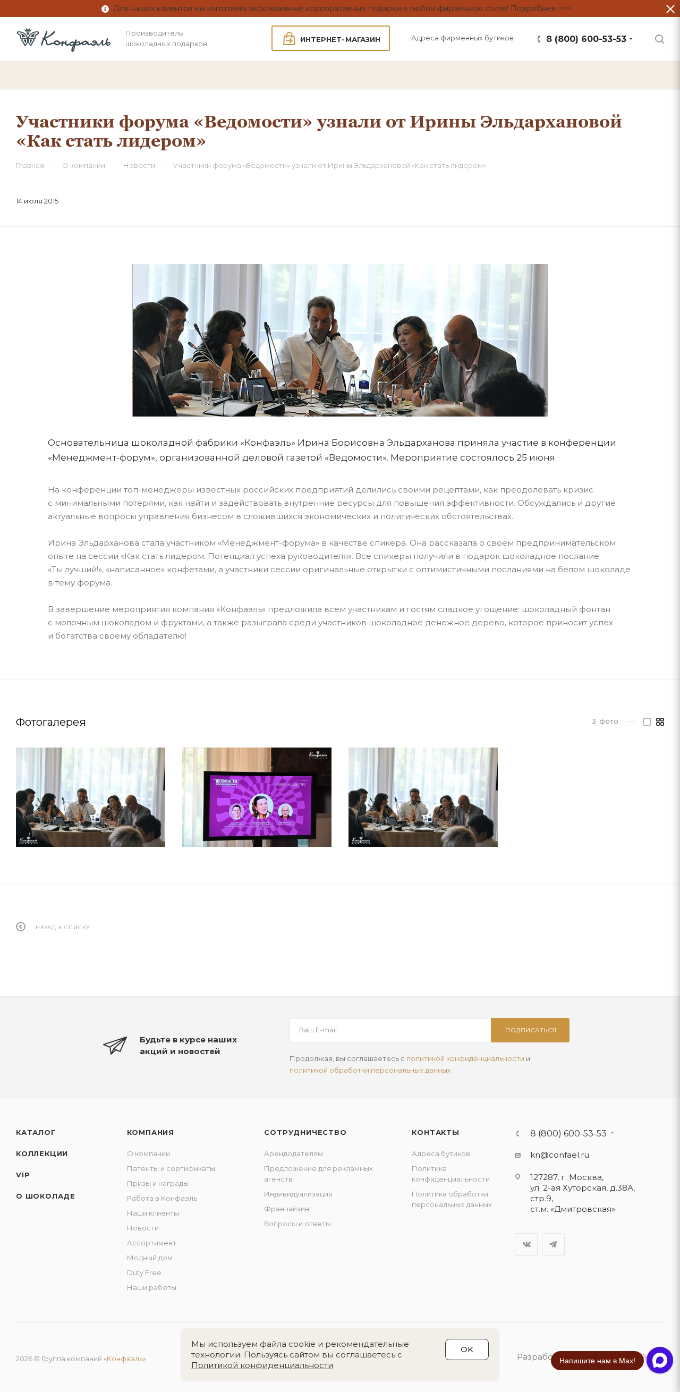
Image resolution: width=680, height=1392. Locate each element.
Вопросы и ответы (297, 1223)
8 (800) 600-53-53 (586, 39)
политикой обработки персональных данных (370, 1070)
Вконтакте (526, 1244)
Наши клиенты (153, 1213)
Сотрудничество (305, 1132)
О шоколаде (45, 1196)
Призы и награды (158, 1183)
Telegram (553, 1244)
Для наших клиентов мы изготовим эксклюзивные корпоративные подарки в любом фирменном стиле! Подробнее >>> (340, 8)
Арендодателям (293, 1153)
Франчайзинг (288, 1208)
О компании (148, 1153)
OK (467, 1349)
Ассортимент (151, 1242)
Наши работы (151, 1287)
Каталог (36, 1132)
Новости (143, 1228)
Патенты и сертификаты (171, 1168)
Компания (150, 1132)
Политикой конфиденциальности (262, 1365)
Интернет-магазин (340, 39)
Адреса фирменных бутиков (462, 37)
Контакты (435, 1132)
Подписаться (531, 1030)
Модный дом (150, 1257)
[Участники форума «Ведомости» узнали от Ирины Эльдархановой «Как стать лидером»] (340, 340)
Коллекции (42, 1153)
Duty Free (144, 1272)
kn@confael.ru (559, 1155)
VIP (23, 1174)
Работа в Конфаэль (162, 1198)
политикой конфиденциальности (465, 1058)
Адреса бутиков (441, 1153)
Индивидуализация (298, 1194)
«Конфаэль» (125, 1358)
